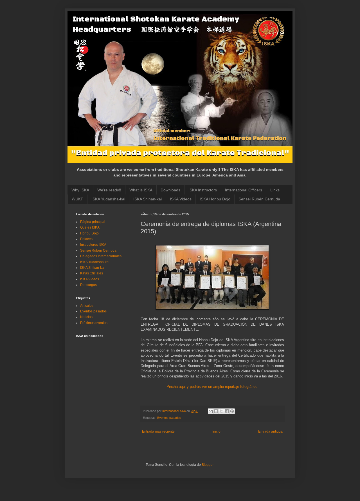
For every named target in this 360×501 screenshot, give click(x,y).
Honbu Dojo (89, 233)
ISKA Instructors (202, 190)
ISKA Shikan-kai (92, 268)
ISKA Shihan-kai (147, 199)
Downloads (170, 190)
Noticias (86, 317)
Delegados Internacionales (101, 256)
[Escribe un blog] (216, 411)
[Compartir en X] (221, 411)
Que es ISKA (90, 227)
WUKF (77, 199)
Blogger (207, 465)
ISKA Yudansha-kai (108, 199)
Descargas (88, 285)
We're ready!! (109, 190)
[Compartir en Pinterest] (232, 411)
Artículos (86, 306)
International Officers (243, 190)
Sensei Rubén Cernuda (259, 199)
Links (275, 190)
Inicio (216, 431)
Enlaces (86, 239)
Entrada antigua (270, 431)
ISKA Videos (181, 199)
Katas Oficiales (91, 273)
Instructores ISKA (93, 245)
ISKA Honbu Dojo (215, 199)
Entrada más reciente (158, 431)
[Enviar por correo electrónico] (210, 411)
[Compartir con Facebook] (227, 411)
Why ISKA (80, 190)
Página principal (92, 222)
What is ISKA (140, 190)
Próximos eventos (93, 323)
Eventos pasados (169, 417)
